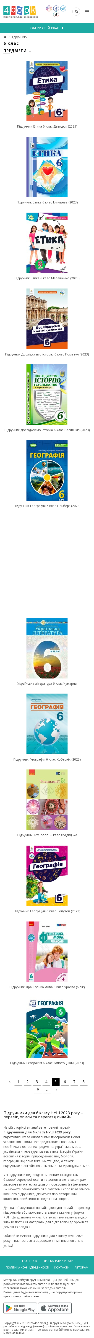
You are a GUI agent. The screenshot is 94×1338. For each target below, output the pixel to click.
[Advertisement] (47, 562)
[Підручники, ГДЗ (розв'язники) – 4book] (5, 37)
